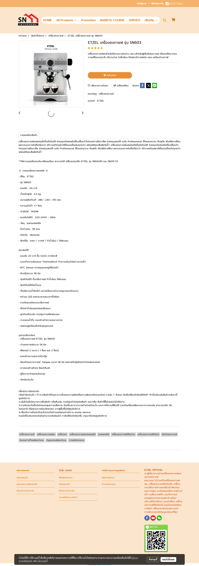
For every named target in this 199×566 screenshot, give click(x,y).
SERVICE (134, 20)
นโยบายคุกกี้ (42, 561)
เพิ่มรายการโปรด (99, 85)
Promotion (88, 20)
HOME (47, 20)
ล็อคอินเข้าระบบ (66, 477)
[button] (164, 20)
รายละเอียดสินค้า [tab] (28, 135)
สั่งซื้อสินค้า (111, 75)
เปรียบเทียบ (122, 85)
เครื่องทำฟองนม (171, 487)
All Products (65, 20)
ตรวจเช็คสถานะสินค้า (68, 497)
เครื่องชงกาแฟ (106, 94)
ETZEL (100, 101)
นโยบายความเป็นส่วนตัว (27, 484)
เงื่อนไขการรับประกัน (25, 490)
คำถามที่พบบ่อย (109, 484)
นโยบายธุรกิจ (22, 477)
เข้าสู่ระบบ (141, 3)
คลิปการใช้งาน (108, 477)
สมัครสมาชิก (157, 3)
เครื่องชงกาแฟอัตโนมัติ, (161, 484)
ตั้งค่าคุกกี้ (153, 559)
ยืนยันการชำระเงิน (66, 490)
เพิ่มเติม (150, 20)
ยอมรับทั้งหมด (168, 559)
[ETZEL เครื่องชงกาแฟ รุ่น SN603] (51, 74)
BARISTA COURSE (112, 20)
